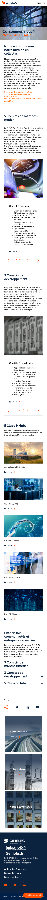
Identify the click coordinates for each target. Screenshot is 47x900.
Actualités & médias (15, 869)
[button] (16, 259)
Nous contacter (13, 877)
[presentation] (8, 260)
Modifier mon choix (33, 895)
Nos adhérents (12, 873)
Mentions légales (9, 896)
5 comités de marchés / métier (18, 92)
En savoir (13, 252)
